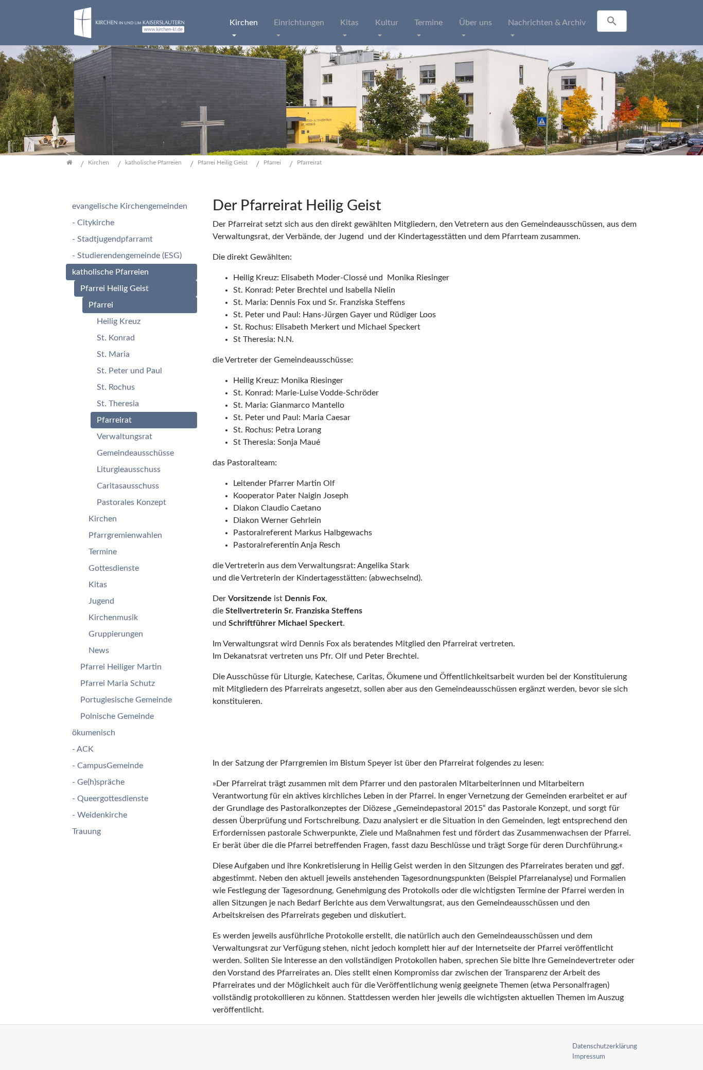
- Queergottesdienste (110, 798)
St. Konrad (116, 338)
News (99, 650)
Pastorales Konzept (131, 502)
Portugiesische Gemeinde (126, 700)
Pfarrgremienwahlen (125, 535)
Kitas (349, 23)
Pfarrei (101, 305)
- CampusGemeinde (107, 765)
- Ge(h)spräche (98, 782)
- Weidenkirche (99, 815)
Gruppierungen (116, 634)
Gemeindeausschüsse (135, 453)
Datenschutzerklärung (604, 1046)
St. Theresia (118, 404)
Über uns (475, 23)
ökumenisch (93, 733)
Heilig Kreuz (118, 321)
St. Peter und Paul (129, 371)
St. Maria (113, 354)
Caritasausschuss (128, 486)
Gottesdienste (114, 568)
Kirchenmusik (113, 617)
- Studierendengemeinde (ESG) (127, 255)
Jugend (101, 601)
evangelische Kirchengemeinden (129, 206)
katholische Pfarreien (110, 272)
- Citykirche (93, 223)
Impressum (588, 1057)
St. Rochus (116, 387)
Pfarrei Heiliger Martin (121, 667)
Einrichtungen (299, 23)
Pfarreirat (114, 420)
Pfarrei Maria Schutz (117, 683)
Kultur (386, 23)
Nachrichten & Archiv (547, 23)
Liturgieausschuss (129, 469)
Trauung (86, 831)
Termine (428, 23)
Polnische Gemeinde (117, 716)
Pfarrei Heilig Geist (114, 288)
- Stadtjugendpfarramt (112, 239)
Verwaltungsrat (124, 436)
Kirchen (244, 23)
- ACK (83, 749)
